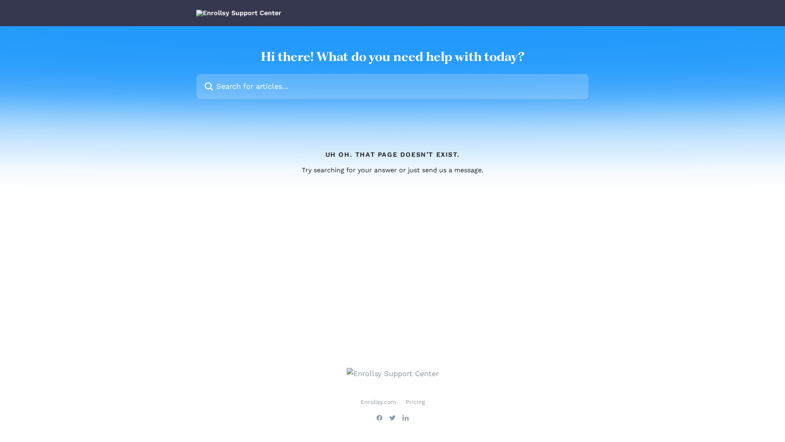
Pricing (415, 402)
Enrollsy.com (378, 402)
